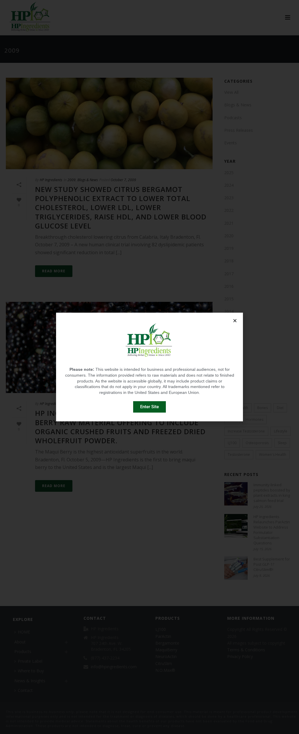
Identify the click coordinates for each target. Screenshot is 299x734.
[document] (149, 367)
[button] (235, 320)
